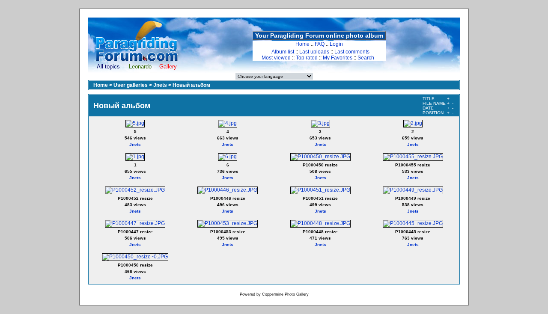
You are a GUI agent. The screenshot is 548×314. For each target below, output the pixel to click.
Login (336, 44)
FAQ (320, 44)
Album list (282, 52)
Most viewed (276, 58)
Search (365, 58)
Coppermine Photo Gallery (285, 294)
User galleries (130, 85)
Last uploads (314, 52)
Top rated (307, 58)
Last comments (351, 52)
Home (302, 44)
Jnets (160, 85)
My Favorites (337, 58)
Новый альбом (191, 85)
